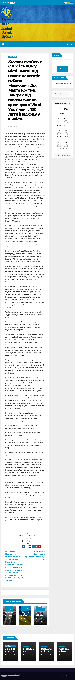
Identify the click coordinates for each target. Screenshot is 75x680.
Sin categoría (13, 56)
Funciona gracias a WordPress (10, 675)
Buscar (56, 55)
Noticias (39, 606)
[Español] (68, 3)
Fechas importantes (8, 646)
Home (53, 675)
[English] (65, 3)
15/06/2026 (28, 654)
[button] (67, 44)
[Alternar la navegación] (71, 44)
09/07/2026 (10, 654)
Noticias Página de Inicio (8, 605)
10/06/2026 (64, 654)
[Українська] (72, 3)
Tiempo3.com (64, 94)
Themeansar (4, 676)
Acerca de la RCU (61, 675)
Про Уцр (70, 675)
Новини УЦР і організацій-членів (24, 608)
